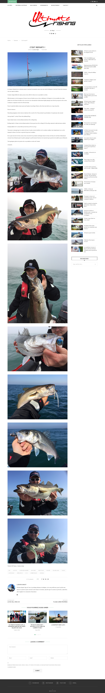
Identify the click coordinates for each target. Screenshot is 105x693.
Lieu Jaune (33, 570)
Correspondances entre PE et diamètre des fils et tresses (90, 88)
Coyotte (15, 570)
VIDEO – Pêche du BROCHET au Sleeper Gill (90, 189)
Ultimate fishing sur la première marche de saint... (32, 1)
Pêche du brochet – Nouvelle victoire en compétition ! (37, 626)
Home (9, 40)
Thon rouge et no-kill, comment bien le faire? (89, 160)
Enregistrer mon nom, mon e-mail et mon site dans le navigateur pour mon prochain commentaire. (34, 666)
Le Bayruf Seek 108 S (58, 625)
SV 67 (26, 573)
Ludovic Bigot (36, 49)
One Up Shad (41, 570)
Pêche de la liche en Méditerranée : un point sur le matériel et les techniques (90, 213)
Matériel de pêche (21, 5)
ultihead (42, 573)
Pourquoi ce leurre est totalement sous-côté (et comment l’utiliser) (90, 197)
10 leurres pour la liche (89, 232)
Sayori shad (11, 573)
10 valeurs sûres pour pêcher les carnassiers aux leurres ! (90, 227)
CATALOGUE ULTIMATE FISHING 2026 (90, 116)
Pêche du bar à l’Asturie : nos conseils (90, 182)
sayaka (63, 570)
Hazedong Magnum (24, 570)
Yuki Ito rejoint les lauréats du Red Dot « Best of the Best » (90, 205)
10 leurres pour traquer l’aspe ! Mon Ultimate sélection (89, 102)
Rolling (48, 570)
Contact (65, 5)
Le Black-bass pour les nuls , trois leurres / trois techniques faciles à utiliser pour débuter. (90, 132)
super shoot (20, 573)
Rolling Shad (56, 570)
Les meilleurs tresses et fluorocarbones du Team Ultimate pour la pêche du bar (90, 249)
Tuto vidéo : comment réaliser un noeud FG (89, 109)
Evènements (44, 5)
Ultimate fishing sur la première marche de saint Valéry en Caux (17, 626)
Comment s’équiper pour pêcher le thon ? (90, 80)
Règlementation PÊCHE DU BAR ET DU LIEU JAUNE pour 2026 (90, 66)
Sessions (16, 40)
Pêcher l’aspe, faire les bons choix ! (89, 219)
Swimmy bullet (33, 573)
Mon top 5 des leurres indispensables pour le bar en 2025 (90, 95)
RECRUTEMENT (55, 5)
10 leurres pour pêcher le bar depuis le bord (90, 51)
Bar (9, 570)
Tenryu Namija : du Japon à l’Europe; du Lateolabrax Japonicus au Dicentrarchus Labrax (90, 176)
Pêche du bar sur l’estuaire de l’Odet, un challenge (90, 123)
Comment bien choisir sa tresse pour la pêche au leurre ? (90, 146)
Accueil (10, 5)
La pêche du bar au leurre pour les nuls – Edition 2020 (90, 167)
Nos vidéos (33, 5)
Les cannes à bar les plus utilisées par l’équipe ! (90, 138)
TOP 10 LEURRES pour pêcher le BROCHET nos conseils (90, 59)
